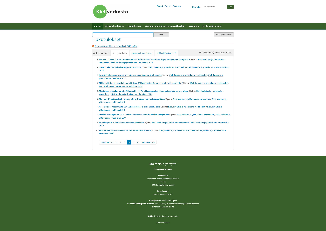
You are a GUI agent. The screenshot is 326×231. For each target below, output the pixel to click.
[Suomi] (111, 11)
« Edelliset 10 (106, 142)
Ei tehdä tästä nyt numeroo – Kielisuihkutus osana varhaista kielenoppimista (134, 114)
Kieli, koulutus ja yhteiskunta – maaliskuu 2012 (120, 86)
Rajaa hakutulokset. (224, 34)
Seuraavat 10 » (148, 142)
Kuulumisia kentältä (211, 26)
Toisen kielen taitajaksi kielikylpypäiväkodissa (120, 67)
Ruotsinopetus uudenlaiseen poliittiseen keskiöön (121, 122)
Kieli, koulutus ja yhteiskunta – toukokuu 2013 (132, 62)
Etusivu (97, 26)
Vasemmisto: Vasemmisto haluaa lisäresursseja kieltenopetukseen (129, 107)
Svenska (177, 6)
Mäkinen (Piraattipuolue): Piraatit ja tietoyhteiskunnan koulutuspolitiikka (132, 99)
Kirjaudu (196, 7)
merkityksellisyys (119, 53)
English (168, 6)
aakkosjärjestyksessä (166, 53)
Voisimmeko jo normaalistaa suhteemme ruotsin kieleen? (125, 130)
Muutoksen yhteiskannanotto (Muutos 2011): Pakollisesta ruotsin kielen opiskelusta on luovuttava (143, 91)
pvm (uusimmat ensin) (142, 53)
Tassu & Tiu (193, 26)
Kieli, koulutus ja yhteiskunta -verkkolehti (164, 26)
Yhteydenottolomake (163, 169)
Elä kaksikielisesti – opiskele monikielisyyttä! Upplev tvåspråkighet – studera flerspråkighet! (141, 83)
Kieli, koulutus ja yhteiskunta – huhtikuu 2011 (131, 94)
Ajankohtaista (134, 26)
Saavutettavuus (163, 222)
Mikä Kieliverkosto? (114, 26)
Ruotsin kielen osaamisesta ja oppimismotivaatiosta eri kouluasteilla (130, 75)
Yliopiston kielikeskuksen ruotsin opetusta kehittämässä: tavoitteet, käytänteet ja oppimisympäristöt (144, 59)
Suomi (160, 6)
